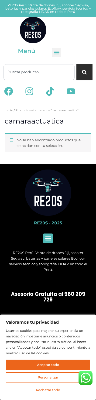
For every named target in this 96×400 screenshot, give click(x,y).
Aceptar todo (48, 365)
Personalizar (48, 377)
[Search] (84, 72)
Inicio (9, 110)
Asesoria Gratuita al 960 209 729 (48, 297)
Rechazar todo (48, 390)
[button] (56, 52)
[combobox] (39, 72)
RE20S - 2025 (48, 223)
